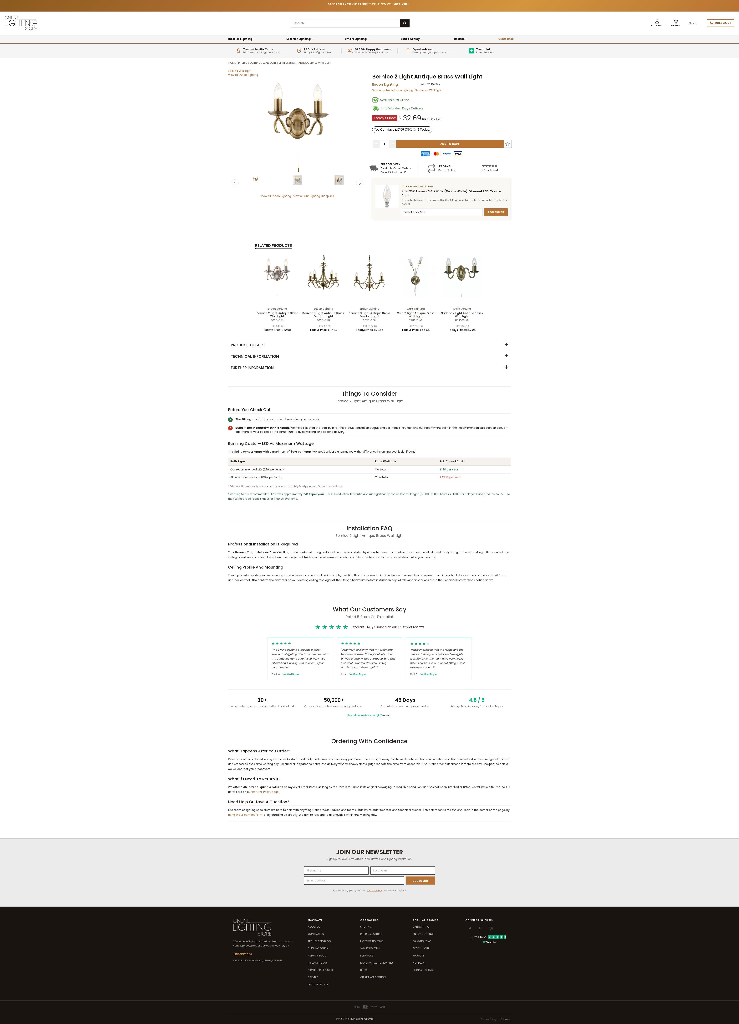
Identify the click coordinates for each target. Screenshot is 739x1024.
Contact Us (316, 934)
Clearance (506, 39)
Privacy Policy (374, 890)
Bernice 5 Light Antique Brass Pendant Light (323, 314)
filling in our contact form (245, 815)
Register (327, 970)
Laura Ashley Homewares (377, 963)
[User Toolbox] (657, 23)
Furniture (366, 955)
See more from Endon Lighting (393, 90)
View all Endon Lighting (243, 75)
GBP (690, 23)
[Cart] (676, 23)
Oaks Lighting (422, 941)
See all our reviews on (368, 715)
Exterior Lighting (298, 39)
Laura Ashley (410, 39)
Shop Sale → (402, 4)
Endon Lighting (385, 84)
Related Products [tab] (273, 245)
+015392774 (722, 23)
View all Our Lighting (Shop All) (313, 196)
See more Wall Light (428, 90)
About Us (314, 927)
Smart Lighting (356, 39)
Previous (235, 183)
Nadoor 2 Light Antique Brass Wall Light (462, 314)
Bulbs (364, 970)
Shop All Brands (423, 970)
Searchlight (421, 948)
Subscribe (421, 881)
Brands (459, 39)
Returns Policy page (265, 792)
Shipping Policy (318, 948)
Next (360, 183)
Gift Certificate (318, 984)
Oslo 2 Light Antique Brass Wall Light (416, 314)
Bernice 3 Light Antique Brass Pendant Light (369, 314)
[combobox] (345, 23)
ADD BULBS (496, 212)
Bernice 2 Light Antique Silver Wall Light (277, 314)
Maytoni (418, 955)
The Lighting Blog (319, 941)
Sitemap (313, 977)
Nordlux (418, 963)
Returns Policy (318, 955)
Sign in (312, 970)
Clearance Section (373, 977)
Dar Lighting (421, 927)
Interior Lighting (240, 39)
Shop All (365, 927)
